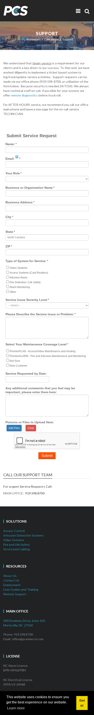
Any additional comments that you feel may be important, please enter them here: (40, 390)
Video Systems (18, 267)
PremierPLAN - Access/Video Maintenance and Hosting (42, 351)
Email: (10, 158)
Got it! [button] (82, 703)
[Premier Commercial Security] (27, 7)
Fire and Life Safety (16, 544)
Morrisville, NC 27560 (18, 625)
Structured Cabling (16, 549)
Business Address (19, 202)
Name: (10, 144)
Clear (31, 428)
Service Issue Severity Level (26, 300)
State (9, 231)
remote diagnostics (24, 95)
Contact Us (11, 580)
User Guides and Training (20, 589)
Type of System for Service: (25, 261)
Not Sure (15, 360)
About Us (10, 576)
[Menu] (78, 11)
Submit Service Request (32, 136)
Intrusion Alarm (18, 277)
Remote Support (14, 594)
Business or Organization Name (29, 187)
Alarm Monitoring (20, 287)
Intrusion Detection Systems (23, 535)
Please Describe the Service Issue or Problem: (39, 314)
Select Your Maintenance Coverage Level (35, 344)
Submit (47, 456)
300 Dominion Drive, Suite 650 (24, 620)
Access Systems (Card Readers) (29, 272)
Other (13, 291)
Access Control (14, 531)
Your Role (12, 173)
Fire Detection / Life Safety (25, 282)
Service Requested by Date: (26, 373)
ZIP (7, 246)
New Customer (18, 365)
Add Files (14, 428)
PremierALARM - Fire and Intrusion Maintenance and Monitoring (48, 356)
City (8, 217)
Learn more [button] (16, 708)
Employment (12, 585)
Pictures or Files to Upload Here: (29, 422)
